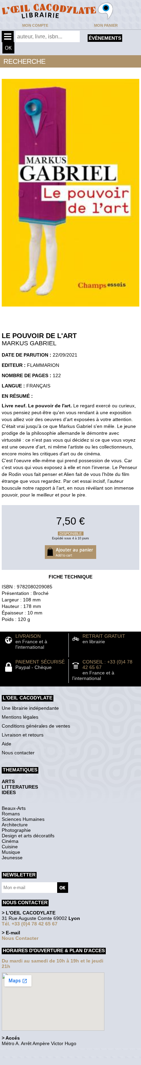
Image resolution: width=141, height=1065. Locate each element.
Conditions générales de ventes (36, 726)
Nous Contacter (20, 938)
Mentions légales (20, 717)
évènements (105, 38)
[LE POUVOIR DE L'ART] (70, 308)
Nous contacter (18, 752)
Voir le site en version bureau (38, 1052)
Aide (6, 743)
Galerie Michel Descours (33, 1061)
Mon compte (35, 25)
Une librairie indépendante (30, 708)
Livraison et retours (22, 735)
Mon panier (106, 25)
